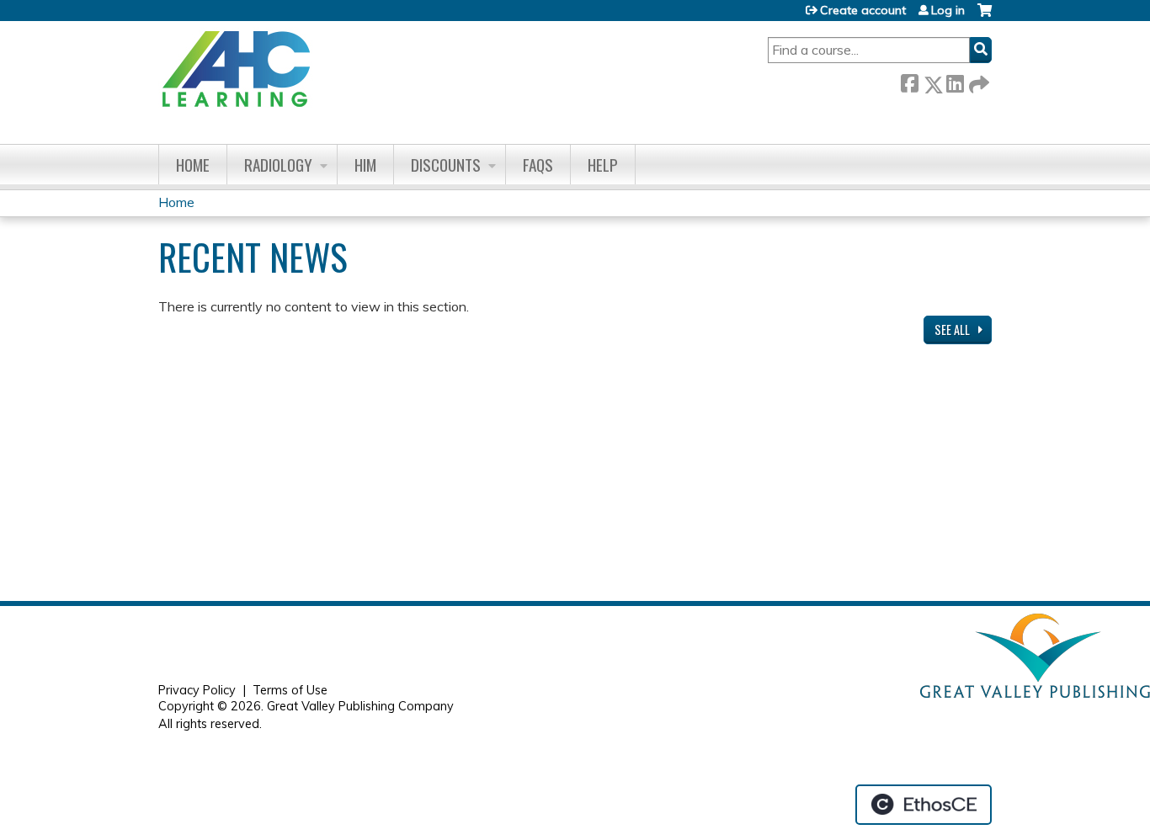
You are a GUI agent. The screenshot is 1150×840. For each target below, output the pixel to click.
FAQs (538, 164)
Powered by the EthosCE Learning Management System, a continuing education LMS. (923, 804)
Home (193, 164)
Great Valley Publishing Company (360, 706)
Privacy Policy (197, 690)
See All (953, 329)
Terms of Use (290, 690)
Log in (948, 10)
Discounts (446, 164)
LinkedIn (954, 81)
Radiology (278, 164)
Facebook (909, 81)
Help (603, 164)
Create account (863, 10)
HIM (365, 164)
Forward (977, 81)
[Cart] (984, 16)
